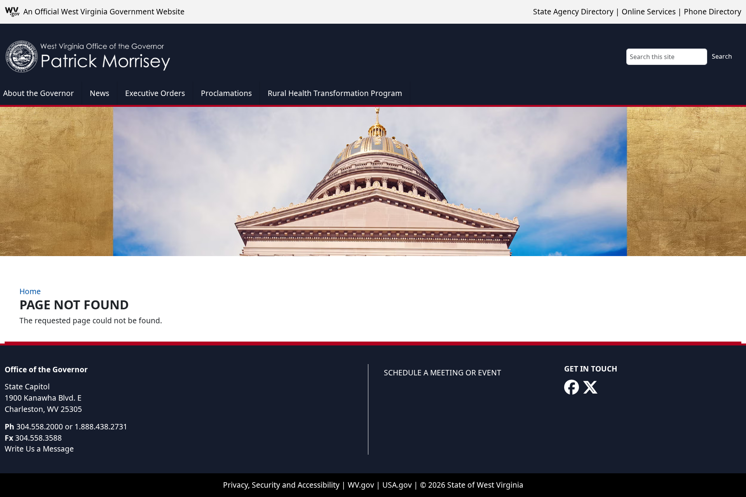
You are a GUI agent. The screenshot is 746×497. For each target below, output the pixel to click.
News (99, 93)
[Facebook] (571, 387)
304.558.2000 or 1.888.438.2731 (71, 426)
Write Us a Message (39, 448)
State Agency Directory (573, 11)
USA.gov (397, 485)
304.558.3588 (38, 437)
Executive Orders (155, 93)
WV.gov (361, 485)
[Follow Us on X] (590, 387)
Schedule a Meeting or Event (442, 372)
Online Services (649, 11)
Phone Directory (712, 11)
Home (30, 291)
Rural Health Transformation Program (335, 93)
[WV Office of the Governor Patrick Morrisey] (92, 52)
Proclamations (226, 93)
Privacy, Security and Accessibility (281, 485)
